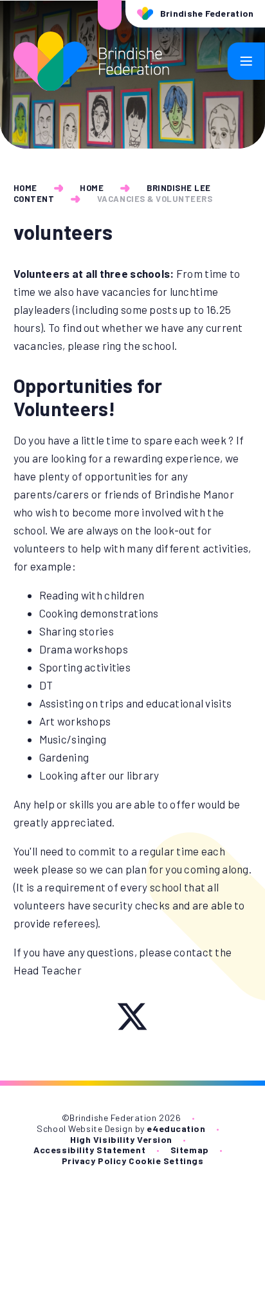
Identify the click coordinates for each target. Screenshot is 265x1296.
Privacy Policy (94, 1160)
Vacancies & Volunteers (154, 199)
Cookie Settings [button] (166, 1160)
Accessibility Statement (89, 1149)
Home (25, 188)
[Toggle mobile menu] (246, 61)
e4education (176, 1128)
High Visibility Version (121, 1139)
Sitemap (189, 1149)
